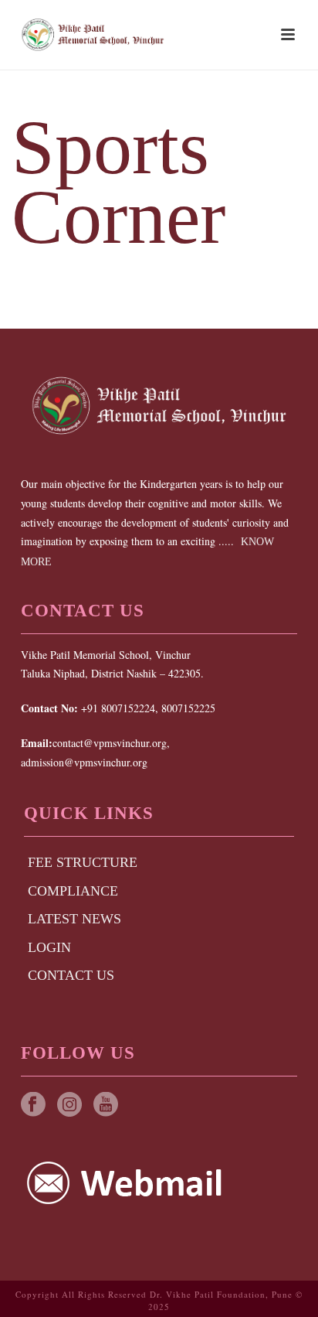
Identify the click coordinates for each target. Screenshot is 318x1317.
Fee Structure (82, 862)
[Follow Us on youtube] (105, 1105)
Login (49, 947)
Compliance (73, 891)
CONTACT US (71, 975)
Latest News (74, 918)
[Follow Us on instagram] (69, 1105)
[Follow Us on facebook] (33, 1105)
